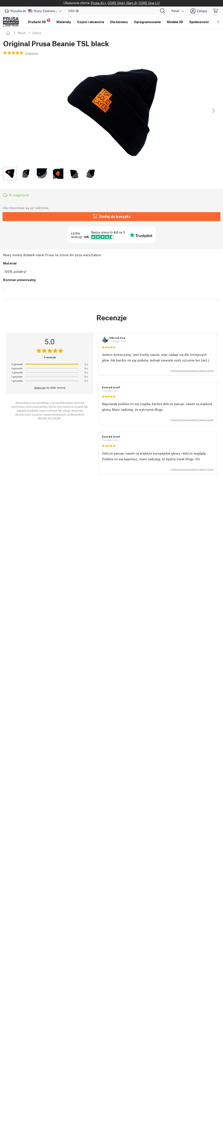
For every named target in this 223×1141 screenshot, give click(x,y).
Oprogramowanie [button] (147, 22)
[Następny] (213, 110)
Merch (22, 33)
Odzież (36, 33)
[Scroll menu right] (218, 21)
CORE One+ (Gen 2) (122, 2)
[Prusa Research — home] (11, 22)
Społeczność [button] (199, 22)
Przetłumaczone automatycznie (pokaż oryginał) (192, 370)
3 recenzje (31, 53)
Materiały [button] (63, 22)
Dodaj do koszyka (115, 216)
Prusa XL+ (98, 2)
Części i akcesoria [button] (90, 22)
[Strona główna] (8, 33)
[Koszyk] (215, 11)
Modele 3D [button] (175, 22)
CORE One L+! (149, 2)
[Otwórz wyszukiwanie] (162, 11)
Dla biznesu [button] (119, 22)
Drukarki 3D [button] (38, 21)
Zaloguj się (39, 387)
